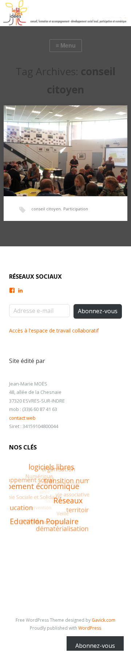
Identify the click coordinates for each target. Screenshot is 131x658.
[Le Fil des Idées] (65, 13)
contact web (22, 418)
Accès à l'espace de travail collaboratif (54, 330)
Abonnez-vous (98, 311)
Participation (75, 208)
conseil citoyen (46, 208)
